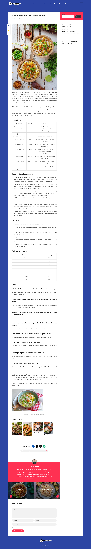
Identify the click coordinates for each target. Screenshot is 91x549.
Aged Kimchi (65, 28)
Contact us (75, 4)
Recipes (40, 4)
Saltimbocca (70, 43)
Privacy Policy (48, 4)
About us (67, 4)
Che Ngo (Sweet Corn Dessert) (69, 29)
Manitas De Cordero (67, 26)
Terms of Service (58, 4)
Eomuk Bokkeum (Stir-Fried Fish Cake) (71, 33)
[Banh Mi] (27, 428)
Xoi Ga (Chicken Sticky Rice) (69, 31)
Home (34, 4)
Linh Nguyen (34, 466)
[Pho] (17, 428)
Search (63, 14)
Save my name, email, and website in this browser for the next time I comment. (30, 527)
